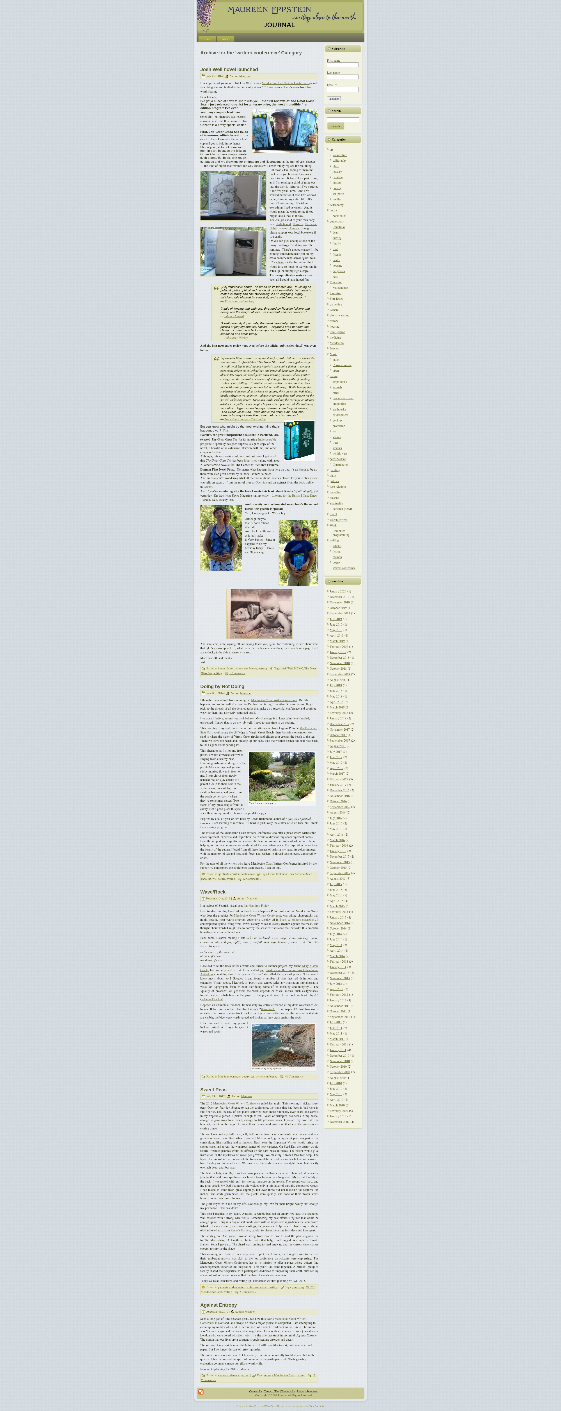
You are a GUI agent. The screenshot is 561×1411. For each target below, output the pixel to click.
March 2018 (337, 707)
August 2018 (338, 680)
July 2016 (336, 818)
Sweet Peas (213, 1089)
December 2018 (339, 657)
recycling (335, 492)
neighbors (339, 271)
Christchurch (340, 464)
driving (337, 238)
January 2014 (338, 967)
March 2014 (337, 956)
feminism (335, 293)
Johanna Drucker (211, 999)
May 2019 (336, 630)
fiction (230, 668)
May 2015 (336, 895)
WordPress (254, 1406)
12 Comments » (252, 879)
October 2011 (338, 1011)
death (336, 232)
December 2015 (339, 856)
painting (338, 177)
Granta (208, 487)
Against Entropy (218, 1305)
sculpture (338, 194)
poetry (245, 1076)
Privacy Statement (307, 1391)
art (331, 149)
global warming (339, 315)
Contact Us (255, 1391)
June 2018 (336, 691)
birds (336, 393)
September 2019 (340, 613)
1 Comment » (237, 673)
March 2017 (337, 773)
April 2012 (336, 989)
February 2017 (339, 779)
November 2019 (340, 602)
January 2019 (338, 652)
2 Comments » (248, 1292)
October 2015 (338, 867)
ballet (336, 359)
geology (338, 420)
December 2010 (339, 1055)
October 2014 (338, 928)
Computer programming (341, 533)
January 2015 (338, 917)
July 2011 (336, 1022)
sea (252, 1076)
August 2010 (338, 1078)
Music (333, 354)
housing (337, 265)
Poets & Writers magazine (297, 919)
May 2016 (336, 829)
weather (337, 448)
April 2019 (336, 635)
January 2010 (338, 1116)
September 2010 (340, 1072)
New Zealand (338, 459)
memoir (337, 557)
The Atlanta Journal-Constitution (245, 419)
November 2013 (340, 978)
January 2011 (338, 1050)
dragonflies (339, 403)
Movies (334, 348)
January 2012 (338, 1000)
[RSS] (201, 1392)
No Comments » (294, 1076)
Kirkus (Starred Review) (239, 301)
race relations (338, 486)
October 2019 (338, 608)
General (334, 310)
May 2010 (336, 1094)
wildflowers (340, 453)
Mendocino (225, 1076)
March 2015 (337, 906)
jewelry (337, 171)
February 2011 (339, 1044)
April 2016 (336, 834)
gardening (224, 1287)
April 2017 (336, 768)
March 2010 (337, 1105)
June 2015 (336, 890)
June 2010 (336, 1088)
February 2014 (339, 961)
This (225, 430)
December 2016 (339, 790)
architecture (340, 155)
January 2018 (338, 718)
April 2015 (336, 901)
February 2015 (339, 912)
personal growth (343, 509)
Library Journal (234, 316)
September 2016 (340, 807)
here (281, 262)
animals (337, 387)
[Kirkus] (224, 301)
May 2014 (336, 945)
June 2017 (336, 757)
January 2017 (338, 785)
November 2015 (340, 862)
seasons (334, 498)
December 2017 (339, 724)
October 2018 (338, 668)
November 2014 (340, 923)
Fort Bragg (336, 298)
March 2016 (337, 840)
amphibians (340, 382)
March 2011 (337, 1039)
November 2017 (340, 729)
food (335, 249)
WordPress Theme (274, 1406)
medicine (335, 337)
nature (221, 879)
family (337, 243)
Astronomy (337, 205)
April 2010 (336, 1099)
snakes (337, 437)
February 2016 (339, 845)
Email (332, 84)
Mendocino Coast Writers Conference (285, 83)
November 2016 (340, 796)
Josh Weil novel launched (229, 69)
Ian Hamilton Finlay (256, 905)
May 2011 (336, 1033)
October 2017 (338, 735)
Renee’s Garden (240, 1230)
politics (334, 481)
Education (336, 282)
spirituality (224, 874)
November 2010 (340, 1061)
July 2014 (336, 934)
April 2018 (336, 702)
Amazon (294, 228)
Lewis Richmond (278, 874)
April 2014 (336, 950)
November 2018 (340, 663)
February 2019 (339, 646)
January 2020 (338, 591)
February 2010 (339, 1111)
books (221, 668)
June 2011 (336, 1028)
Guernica (261, 482)
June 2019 (336, 624)
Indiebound (283, 224)
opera (336, 370)
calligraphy (339, 160)
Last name (333, 72)
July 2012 (336, 983)
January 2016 (338, 851)
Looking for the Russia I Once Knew (294, 495)
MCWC (298, 668)
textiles (337, 199)
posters (337, 182)
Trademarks (288, 1391)
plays (333, 475)
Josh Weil (287, 668)
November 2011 (340, 1006)
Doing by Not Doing (222, 686)
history (334, 321)
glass (336, 166)
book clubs (339, 216)
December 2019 (339, 597)
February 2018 (339, 713)
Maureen (244, 76)
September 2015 (340, 873)
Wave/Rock (212, 892)
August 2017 (338, 746)
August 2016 (338, 812)
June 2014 (336, 939)
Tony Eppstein (316, 1406)
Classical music (342, 365)
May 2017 (336, 762)
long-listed (250, 460)
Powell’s (298, 224)
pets (335, 277)
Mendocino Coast (211, 1292)
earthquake (339, 409)
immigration (337, 332)
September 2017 (340, 740)
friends (337, 254)
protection (339, 426)
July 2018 (336, 685)
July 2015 (336, 884)
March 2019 (337, 641)
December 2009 (339, 1122)
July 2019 (336, 619)
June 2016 (336, 823)
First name (333, 60)
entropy (268, 1375)
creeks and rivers (343, 398)
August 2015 (338, 878)
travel (333, 514)
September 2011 (340, 1017)
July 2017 (336, 751)
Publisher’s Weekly (236, 337)
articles (337, 546)
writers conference (246, 668)
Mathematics (340, 287)
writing (262, 668)
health (336, 260)
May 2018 (336, 696)
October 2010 (338, 1066)
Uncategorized (339, 520)
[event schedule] (277, 262)
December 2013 (339, 972)
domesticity (337, 221)
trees (335, 442)
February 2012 (339, 994)
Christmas (339, 227)
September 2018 (340, 674)
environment (340, 415)
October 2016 (338, 801)
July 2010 (336, 1083)
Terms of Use (271, 1391)
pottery (337, 188)
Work (333, 525)
